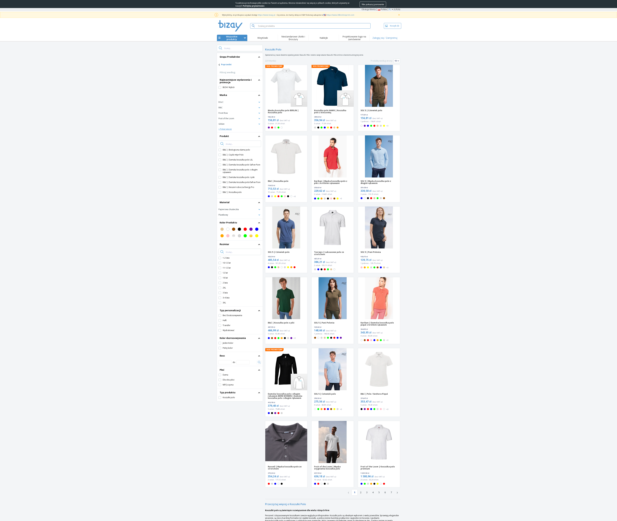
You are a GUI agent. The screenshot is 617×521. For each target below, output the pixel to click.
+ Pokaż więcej (225, 129)
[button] (240, 101)
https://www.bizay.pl (266, 15)
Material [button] (224, 202)
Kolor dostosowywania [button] (233, 338)
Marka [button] (223, 95)
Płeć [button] (222, 369)
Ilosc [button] (222, 355)
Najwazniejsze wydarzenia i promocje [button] (236, 81)
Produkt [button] (224, 136)
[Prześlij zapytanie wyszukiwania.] (220, 48)
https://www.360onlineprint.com (340, 15)
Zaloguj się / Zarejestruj (384, 37)
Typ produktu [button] (227, 392)
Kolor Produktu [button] (228, 222)
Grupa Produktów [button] (230, 56)
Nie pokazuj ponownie (373, 4)
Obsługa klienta (369, 9)
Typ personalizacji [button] (230, 310)
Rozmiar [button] (224, 244)
